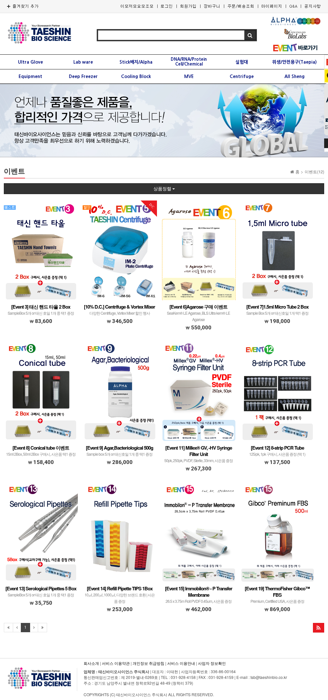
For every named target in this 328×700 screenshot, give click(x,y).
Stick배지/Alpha (135, 62)
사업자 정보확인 (212, 663)
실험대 (241, 62)
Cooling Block (136, 76)
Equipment (30, 76)
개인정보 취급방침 (148, 663)
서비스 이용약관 (116, 663)
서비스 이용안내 (181, 663)
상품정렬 (162, 188)
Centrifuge (242, 76)
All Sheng (294, 76)
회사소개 (91, 663)
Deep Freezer (83, 76)
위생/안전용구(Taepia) (294, 62)
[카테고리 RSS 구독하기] (318, 628)
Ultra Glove (30, 62)
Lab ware (83, 62)
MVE (189, 76)
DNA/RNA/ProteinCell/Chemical (189, 61)
